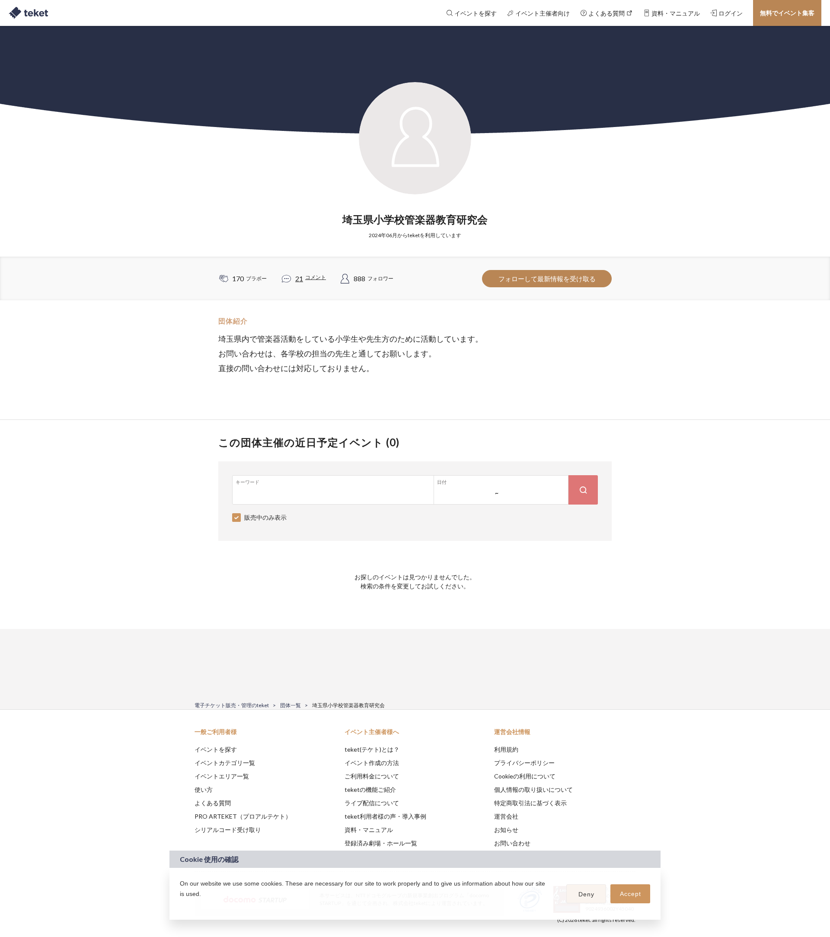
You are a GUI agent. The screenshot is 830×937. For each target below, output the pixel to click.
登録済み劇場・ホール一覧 (381, 843)
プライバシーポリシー (524, 762)
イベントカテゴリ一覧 (225, 762)
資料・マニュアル (369, 829)
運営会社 (506, 816)
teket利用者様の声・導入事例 (385, 816)
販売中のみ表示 (265, 517)
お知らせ (506, 829)
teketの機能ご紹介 (370, 789)
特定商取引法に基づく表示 (530, 803)
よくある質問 (213, 803)
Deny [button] (586, 894)
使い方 (204, 789)
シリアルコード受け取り (228, 829)
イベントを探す (216, 749)
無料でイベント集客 (787, 12)
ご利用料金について (372, 776)
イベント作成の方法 (372, 762)
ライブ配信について (372, 803)
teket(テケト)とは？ (372, 749)
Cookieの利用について (524, 776)
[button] (181, 905)
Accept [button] (630, 893)
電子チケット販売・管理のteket (232, 705)
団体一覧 (290, 705)
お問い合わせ (512, 843)
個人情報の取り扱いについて (533, 789)
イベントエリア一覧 (222, 776)
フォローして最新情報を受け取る (547, 279)
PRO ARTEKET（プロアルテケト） (243, 816)
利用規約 (506, 749)
